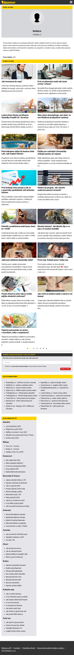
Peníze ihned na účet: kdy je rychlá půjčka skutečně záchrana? (16, 295)
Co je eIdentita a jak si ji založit (17, 597)
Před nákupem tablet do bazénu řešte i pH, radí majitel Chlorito (17, 152)
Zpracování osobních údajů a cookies (50, 648)
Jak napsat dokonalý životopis (16, 600)
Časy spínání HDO (12, 469)
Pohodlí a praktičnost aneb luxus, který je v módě (18, 227)
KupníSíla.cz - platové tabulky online (53, 382)
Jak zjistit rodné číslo (13, 608)
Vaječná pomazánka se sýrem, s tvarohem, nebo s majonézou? (15, 331)
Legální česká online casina (15, 631)
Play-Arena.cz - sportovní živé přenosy (54, 401)
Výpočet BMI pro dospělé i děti (16, 554)
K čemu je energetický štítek (16, 466)
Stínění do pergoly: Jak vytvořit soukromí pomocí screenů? (51, 189)
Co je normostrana (12, 602)
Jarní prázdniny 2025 (13, 426)
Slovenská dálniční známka (15, 514)
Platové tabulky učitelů (14, 492)
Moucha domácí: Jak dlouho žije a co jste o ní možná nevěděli (54, 227)
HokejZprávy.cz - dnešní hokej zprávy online (21, 396)
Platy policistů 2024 (13, 497)
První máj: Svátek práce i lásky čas (53, 260)
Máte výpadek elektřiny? (14, 463)
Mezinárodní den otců (13, 577)
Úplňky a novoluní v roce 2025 (16, 432)
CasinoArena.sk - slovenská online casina (55, 403)
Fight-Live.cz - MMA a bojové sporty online (21, 390)
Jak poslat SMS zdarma (14, 614)
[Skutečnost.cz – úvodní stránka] (8, 2)
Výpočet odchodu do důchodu (16, 483)
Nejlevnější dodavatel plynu (15, 472)
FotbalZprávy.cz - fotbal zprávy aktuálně (20, 393)
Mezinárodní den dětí (13, 580)
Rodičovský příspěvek (13, 568)
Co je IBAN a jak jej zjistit (14, 503)
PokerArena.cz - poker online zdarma (54, 398)
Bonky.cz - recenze (12, 449)
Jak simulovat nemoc (13, 548)
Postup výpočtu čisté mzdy (15, 489)
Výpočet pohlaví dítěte (14, 586)
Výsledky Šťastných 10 (14, 628)
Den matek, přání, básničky (15, 574)
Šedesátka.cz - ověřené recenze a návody (21, 382)
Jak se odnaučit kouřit (13, 551)
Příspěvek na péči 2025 (14, 429)
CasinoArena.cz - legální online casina (54, 385)
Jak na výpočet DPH (13, 486)
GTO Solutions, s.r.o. (8, 651)
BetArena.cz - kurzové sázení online (18, 388)
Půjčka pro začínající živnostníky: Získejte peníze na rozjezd (52, 152)
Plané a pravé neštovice (14, 557)
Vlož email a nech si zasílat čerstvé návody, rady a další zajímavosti (20, 358)
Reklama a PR (6, 648)
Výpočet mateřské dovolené (16, 565)
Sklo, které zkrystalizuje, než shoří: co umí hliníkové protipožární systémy (54, 116)
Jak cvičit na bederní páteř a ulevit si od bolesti (55, 295)
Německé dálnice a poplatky (16, 523)
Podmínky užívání (28, 648)
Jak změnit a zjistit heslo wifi (16, 611)
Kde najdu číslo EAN (13, 460)
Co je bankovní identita (14, 605)
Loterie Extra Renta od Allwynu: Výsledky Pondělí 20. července (15, 116)
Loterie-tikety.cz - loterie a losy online (54, 393)
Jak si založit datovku (13, 594)
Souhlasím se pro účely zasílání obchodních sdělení (25, 366)
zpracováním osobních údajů (19, 366)
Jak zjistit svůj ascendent (15, 622)
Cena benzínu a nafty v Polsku (16, 526)
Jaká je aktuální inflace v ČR (16, 480)
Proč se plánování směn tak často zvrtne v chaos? (52, 82)
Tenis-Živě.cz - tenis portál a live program (20, 398)
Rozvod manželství (12, 583)
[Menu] (71, 2)
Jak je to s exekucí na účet (15, 500)
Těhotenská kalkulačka (14, 571)
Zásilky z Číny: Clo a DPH (14, 452)
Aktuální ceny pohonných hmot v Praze (20, 435)
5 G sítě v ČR (10, 540)
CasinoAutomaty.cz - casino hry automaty (55, 396)
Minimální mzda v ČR (13, 494)
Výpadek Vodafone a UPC (15, 537)
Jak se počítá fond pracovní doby (17, 506)
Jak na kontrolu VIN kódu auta (16, 534)
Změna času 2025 (12, 438)
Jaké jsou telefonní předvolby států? (17, 260)
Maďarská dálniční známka (15, 517)
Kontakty (17, 648)
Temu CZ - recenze (12, 446)
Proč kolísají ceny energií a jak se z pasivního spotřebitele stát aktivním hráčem (17, 190)
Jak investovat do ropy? (11, 81)
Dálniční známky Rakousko (15, 520)
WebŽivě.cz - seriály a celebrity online (19, 385)
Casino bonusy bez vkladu (15, 625)
